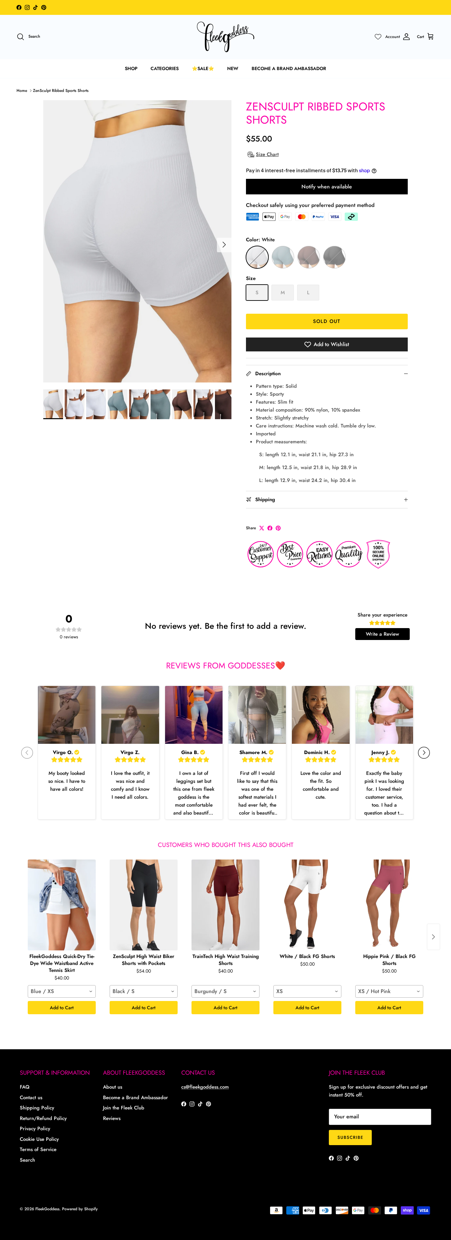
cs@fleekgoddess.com (205, 1087)
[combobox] (62, 991)
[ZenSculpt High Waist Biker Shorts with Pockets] (144, 905)
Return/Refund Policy (43, 1118)
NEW (232, 68)
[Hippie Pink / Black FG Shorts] (389, 905)
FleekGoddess (47, 1209)
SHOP (131, 68)
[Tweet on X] (261, 528)
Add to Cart (62, 1007)
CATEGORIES (165, 68)
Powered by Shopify (80, 1209)
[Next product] (433, 937)
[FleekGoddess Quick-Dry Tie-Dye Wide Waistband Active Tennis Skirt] (62, 905)
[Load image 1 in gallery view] (137, 241)
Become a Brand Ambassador (135, 1097)
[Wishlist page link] (378, 36)
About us (112, 1087)
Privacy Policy (35, 1128)
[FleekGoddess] (226, 36)
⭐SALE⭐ (203, 68)
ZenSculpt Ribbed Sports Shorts (60, 91)
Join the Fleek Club (123, 1107)
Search (27, 1160)
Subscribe (350, 1137)
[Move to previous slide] (27, 753)
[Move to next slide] (424, 753)
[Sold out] (257, 257)
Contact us (31, 1097)
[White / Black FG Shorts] (307, 905)
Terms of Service (38, 1149)
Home (22, 91)
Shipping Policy (37, 1107)
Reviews (112, 1118)
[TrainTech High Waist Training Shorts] (225, 905)
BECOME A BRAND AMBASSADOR (289, 68)
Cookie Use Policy (39, 1139)
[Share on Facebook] (269, 528)
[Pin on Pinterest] (278, 528)
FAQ (24, 1087)
